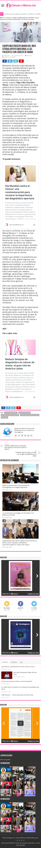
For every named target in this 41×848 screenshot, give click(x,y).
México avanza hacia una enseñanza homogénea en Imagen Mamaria (15, 486)
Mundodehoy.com (32, 838)
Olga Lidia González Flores (30, 415)
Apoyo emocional (11, 412)
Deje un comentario (10, 57)
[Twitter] (21, 840)
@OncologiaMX (6, 755)
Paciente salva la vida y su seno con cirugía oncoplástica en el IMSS (26, 453)
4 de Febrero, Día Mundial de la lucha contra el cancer (18, 666)
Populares (5, 662)
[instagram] (23, 840)
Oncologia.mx (9, 838)
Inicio (3, 18)
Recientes (14, 662)
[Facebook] (19, 840)
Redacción (7, 55)
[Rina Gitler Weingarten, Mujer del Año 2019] (6, 675)
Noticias (9, 18)
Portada (4, 417)
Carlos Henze (5, 843)
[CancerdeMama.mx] (20, 5)
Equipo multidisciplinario (10, 415)
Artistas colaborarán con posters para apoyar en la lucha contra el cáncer (15, 446)
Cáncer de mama (25, 412)
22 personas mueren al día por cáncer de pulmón (16, 681)
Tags (21, 662)
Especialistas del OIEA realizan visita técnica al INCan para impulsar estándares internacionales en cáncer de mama (19, 543)
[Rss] (17, 840)
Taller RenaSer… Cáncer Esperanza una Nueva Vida (17, 695)
